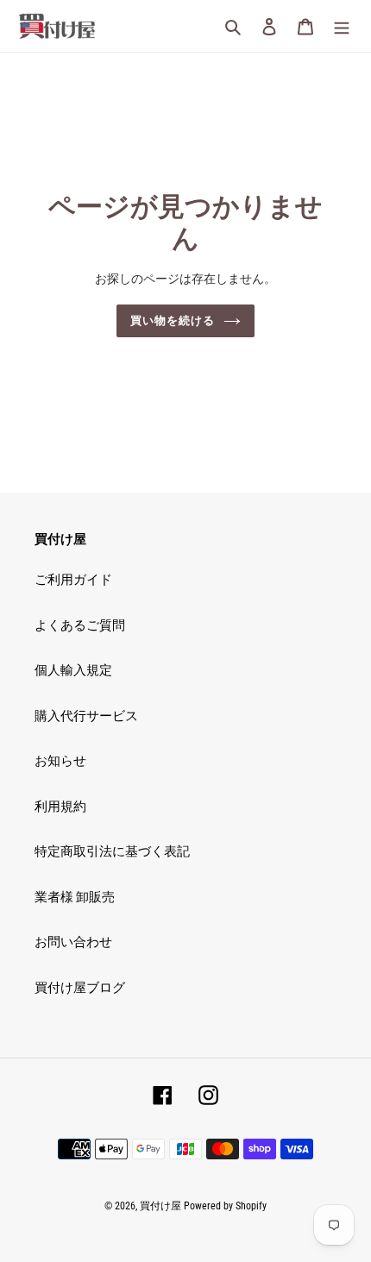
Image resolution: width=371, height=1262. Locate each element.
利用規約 (60, 806)
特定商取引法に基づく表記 (112, 851)
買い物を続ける (172, 320)
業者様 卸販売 (75, 897)
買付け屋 (160, 1206)
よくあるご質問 (80, 625)
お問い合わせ (73, 942)
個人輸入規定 (73, 670)
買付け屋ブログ (80, 987)
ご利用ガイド (73, 579)
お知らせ (60, 761)
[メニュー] (342, 26)
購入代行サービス (86, 716)
